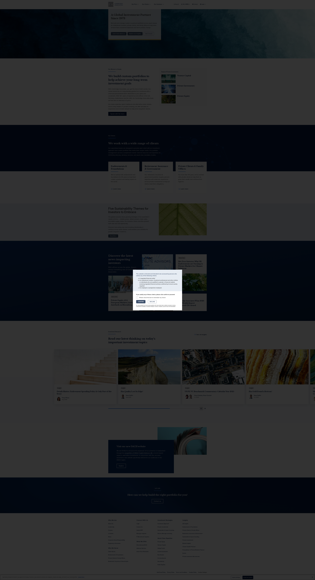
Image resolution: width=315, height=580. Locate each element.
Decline (152, 302)
